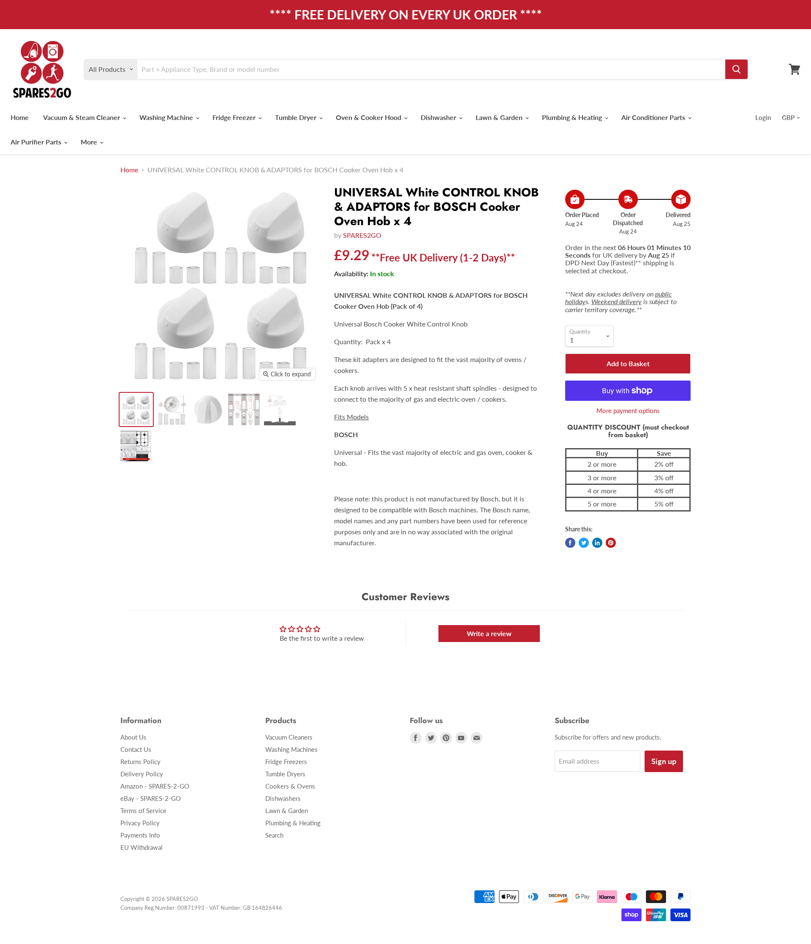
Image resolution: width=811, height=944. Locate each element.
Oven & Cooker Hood (369, 117)
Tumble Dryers (285, 774)
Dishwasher (439, 117)
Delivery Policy (141, 774)
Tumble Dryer (296, 117)
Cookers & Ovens (290, 786)
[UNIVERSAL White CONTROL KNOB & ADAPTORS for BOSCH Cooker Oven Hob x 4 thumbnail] (136, 409)
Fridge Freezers (286, 761)
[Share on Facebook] (570, 543)
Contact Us (135, 749)
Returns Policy (140, 761)
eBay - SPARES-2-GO (150, 798)
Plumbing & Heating (573, 117)
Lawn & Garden (500, 117)
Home (20, 117)
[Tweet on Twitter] (584, 543)
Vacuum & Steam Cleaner (82, 117)
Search (274, 835)
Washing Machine (167, 117)
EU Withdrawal (141, 847)
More (90, 142)
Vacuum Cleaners (289, 737)
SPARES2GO (362, 235)
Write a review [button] (489, 633)
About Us (133, 737)
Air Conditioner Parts (654, 117)
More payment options (628, 410)
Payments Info (140, 835)
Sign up (663, 761)
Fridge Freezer (234, 117)
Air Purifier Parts (37, 142)
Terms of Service (143, 810)
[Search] (736, 69)
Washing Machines (291, 749)
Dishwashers (283, 798)
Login (763, 117)
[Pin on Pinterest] (611, 543)
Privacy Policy (140, 823)
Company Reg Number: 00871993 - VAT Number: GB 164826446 (201, 907)
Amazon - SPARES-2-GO (154, 786)
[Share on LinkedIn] (597, 543)
